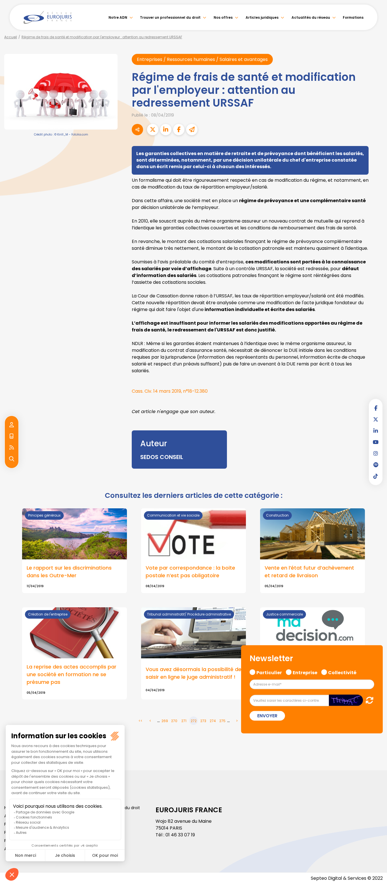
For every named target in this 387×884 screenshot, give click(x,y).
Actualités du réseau (311, 17)
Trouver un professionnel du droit (170, 17)
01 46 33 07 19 (180, 835)
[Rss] (11, 447)
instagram (375, 453)
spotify (375, 464)
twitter (375, 419)
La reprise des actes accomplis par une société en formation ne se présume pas (71, 674)
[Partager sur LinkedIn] (165, 129)
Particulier (269, 671)
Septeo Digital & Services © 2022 (347, 878)
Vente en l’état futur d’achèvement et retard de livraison (309, 571)
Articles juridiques (262, 17)
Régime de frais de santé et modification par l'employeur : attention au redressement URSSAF (102, 37)
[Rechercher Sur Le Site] (11, 459)
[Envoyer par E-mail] (191, 129)
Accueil (10, 37)
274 (213, 720)
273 (203, 720)
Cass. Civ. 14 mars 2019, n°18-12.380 (170, 391)
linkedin (375, 430)
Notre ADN (118, 17)
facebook (375, 408)
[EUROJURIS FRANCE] (48, 17)
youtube (375, 442)
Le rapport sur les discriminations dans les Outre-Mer (69, 571)
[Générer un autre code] (367, 699)
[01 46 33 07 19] (11, 436)
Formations (353, 17)
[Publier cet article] (152, 129)
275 (222, 720)
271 (183, 720)
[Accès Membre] (11, 425)
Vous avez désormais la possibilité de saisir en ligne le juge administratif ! (193, 673)
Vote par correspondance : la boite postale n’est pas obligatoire (190, 571)
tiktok (375, 476)
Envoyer (267, 715)
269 (164, 720)
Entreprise (305, 671)
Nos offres (223, 17)
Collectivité (342, 671)
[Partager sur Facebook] (178, 129)
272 (194, 720)
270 (174, 720)
